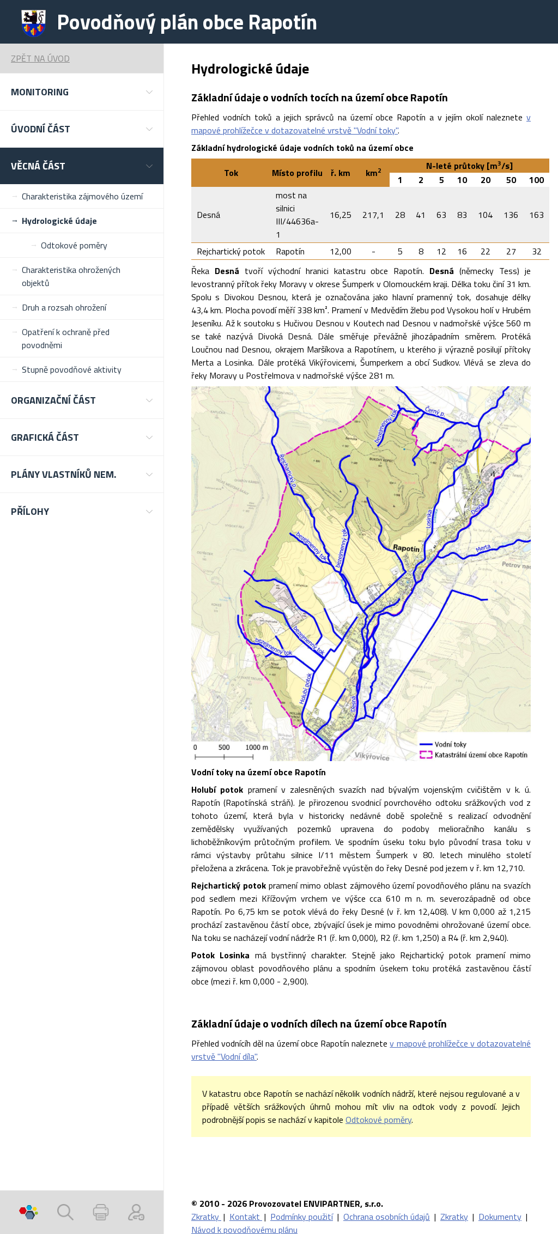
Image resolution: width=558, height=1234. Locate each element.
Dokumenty (499, 1216)
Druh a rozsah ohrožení (64, 307)
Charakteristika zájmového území (82, 196)
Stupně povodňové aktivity (72, 369)
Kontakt (245, 1216)
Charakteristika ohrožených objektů (71, 276)
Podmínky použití (301, 1216)
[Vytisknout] (101, 1212)
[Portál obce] (28, 1212)
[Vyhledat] (65, 1212)
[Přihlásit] (136, 1212)
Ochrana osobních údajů (386, 1216)
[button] (81, 92)
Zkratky (206, 1216)
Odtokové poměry (74, 245)
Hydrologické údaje (59, 220)
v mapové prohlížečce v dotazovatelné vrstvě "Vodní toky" (361, 124)
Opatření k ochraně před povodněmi (66, 338)
